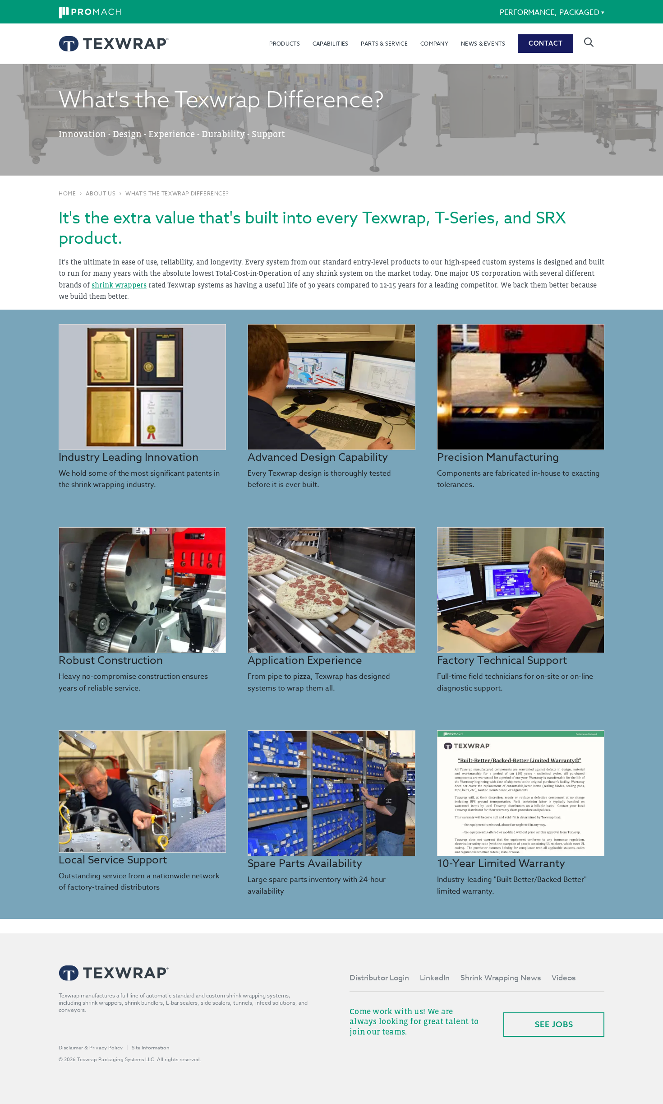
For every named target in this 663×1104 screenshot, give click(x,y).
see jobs (554, 1024)
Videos (564, 977)
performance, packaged (549, 12)
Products (284, 43)
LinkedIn (435, 977)
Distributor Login (379, 977)
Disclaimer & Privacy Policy (91, 1048)
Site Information (151, 1048)
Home (67, 193)
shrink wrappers (119, 285)
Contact (546, 43)
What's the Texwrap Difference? (177, 193)
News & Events (483, 43)
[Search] (589, 42)
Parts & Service (384, 43)
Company (434, 43)
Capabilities (331, 43)
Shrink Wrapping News (500, 977)
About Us (100, 193)
